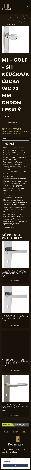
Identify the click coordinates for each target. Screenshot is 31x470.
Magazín (6, 432)
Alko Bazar (13, 452)
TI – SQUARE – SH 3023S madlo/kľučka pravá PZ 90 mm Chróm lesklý (14, 272)
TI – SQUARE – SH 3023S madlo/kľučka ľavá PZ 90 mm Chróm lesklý (15, 316)
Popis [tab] (5, 139)
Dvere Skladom (7, 450)
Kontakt (24, 432)
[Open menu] (27, 7)
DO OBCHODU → (11, 122)
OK (15, 465)
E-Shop (15, 432)
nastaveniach (6, 461)
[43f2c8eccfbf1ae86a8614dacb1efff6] (15, 39)
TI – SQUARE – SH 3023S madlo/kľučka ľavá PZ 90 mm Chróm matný (15, 361)
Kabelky (17, 450)
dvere (5, 150)
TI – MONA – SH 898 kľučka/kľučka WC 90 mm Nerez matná (15, 406)
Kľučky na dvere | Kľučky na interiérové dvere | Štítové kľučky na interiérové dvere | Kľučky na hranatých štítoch (15, 131)
